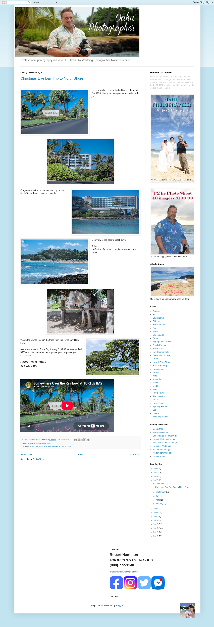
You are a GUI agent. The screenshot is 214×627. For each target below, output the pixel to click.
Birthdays (157, 321)
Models (156, 386)
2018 (155, 524)
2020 (155, 516)
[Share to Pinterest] (88, 439)
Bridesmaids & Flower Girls (165, 436)
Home (81, 454)
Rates (155, 400)
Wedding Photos (160, 417)
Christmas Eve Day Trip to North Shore (51, 78)
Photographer (159, 396)
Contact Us (158, 429)
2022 (155, 509)
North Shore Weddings (163, 453)
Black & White (159, 324)
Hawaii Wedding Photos (164, 439)
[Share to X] (82, 439)
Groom (156, 359)
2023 (155, 480)
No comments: (64, 440)
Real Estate (158, 403)
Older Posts (134, 454)
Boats (155, 328)
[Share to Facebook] (85, 439)
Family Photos (159, 345)
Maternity (157, 379)
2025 (155, 472)
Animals (156, 311)
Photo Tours (46, 444)
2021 (155, 512)
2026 (155, 468)
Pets (155, 389)
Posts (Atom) (38, 459)
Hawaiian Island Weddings (165, 443)
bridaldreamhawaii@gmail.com (124, 572)
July (158, 496)
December (161, 484)
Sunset (156, 410)
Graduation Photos (161, 355)
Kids (155, 376)
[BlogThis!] (78, 439)
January (160, 504)
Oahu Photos (159, 456)
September (161, 492)
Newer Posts (27, 454)
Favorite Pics (159, 348)
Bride (155, 331)
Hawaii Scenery (34, 444)
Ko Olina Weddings (161, 449)
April (158, 500)
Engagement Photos (162, 342)
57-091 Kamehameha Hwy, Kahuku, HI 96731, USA (50, 446)
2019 (155, 520)
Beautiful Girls (159, 318)
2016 (155, 532)
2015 (155, 536)
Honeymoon (158, 369)
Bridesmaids (158, 335)
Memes (156, 382)
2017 (155, 528)
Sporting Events (160, 406)
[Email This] (75, 439)
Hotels (156, 372)
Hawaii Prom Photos (162, 362)
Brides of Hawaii (160, 432)
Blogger (119, 605)
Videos (156, 413)
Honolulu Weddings (162, 446)
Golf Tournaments (161, 352)
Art (154, 314)
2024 (155, 476)
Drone (155, 338)
